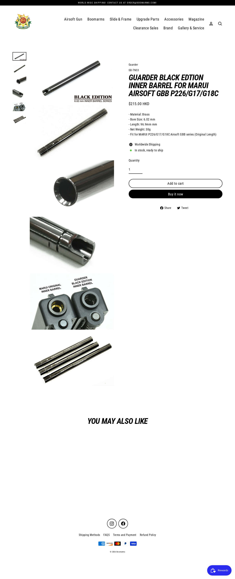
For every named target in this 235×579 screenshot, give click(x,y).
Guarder (133, 64)
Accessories (173, 19)
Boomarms (96, 19)
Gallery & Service (191, 28)
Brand (168, 28)
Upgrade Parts (148, 19)
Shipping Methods (89, 535)
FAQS (106, 535)
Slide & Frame (120, 19)
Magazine (196, 19)
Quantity (134, 160)
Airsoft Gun (73, 19)
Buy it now (175, 194)
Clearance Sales (145, 28)
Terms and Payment (124, 535)
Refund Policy (148, 535)
